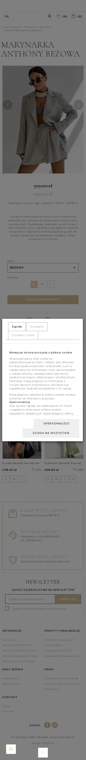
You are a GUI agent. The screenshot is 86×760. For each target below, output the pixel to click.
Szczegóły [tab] (37, 326)
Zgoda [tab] (17, 326)
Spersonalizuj (56, 423)
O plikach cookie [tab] (23, 335)
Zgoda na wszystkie (51, 433)
